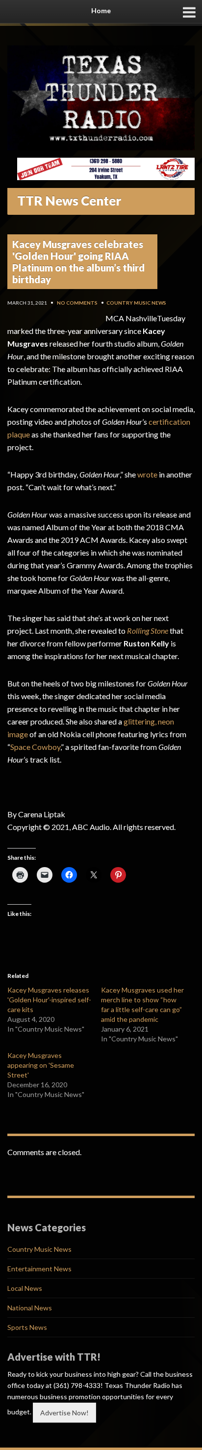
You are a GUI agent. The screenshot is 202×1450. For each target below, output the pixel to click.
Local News (24, 1288)
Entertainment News (39, 1268)
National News (29, 1308)
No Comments (77, 303)
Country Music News (136, 303)
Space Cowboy (35, 746)
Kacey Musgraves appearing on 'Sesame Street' (40, 1065)
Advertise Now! (64, 1413)
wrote (147, 474)
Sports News (27, 1327)
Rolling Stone (147, 630)
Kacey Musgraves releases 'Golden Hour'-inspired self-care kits (49, 1000)
